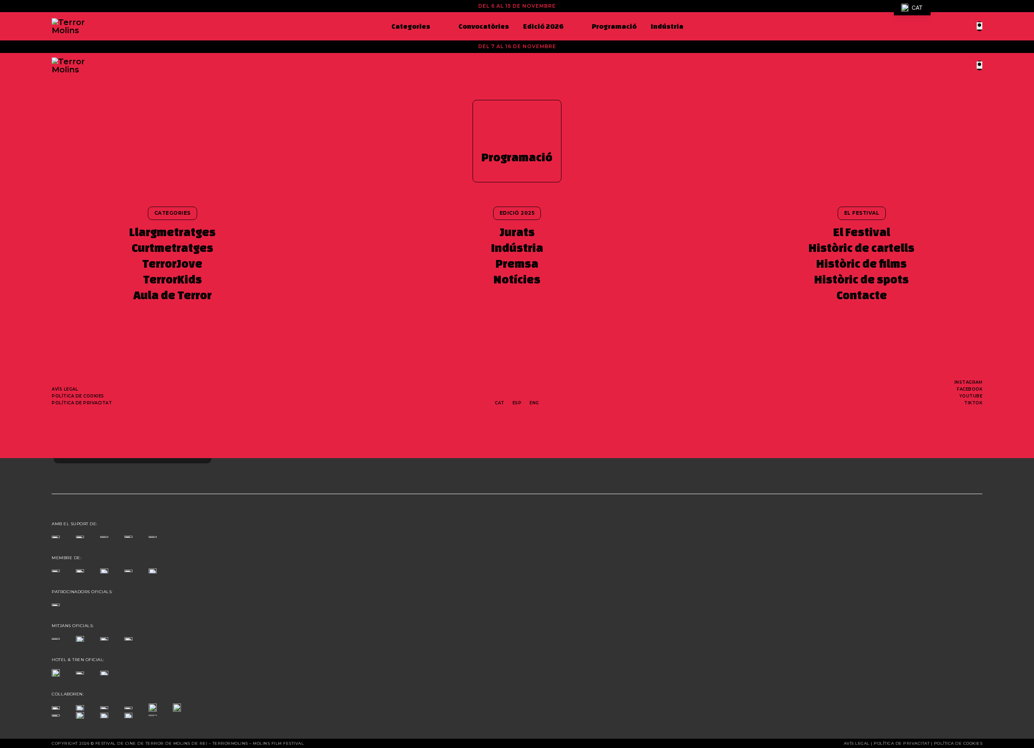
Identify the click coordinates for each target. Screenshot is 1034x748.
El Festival (861, 232)
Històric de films (861, 263)
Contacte (861, 295)
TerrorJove (172, 263)
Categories (410, 26)
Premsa (517, 263)
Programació (614, 26)
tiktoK (973, 403)
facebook (969, 389)
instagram (968, 382)
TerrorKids (172, 279)
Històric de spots (861, 279)
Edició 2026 (543, 26)
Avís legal (65, 389)
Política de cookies (78, 396)
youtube (971, 396)
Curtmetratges (172, 247)
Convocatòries (483, 26)
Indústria (667, 26)
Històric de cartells (861, 247)
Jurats (517, 232)
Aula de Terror (172, 295)
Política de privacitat (82, 403)
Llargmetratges (172, 232)
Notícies (517, 279)
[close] (979, 25)
